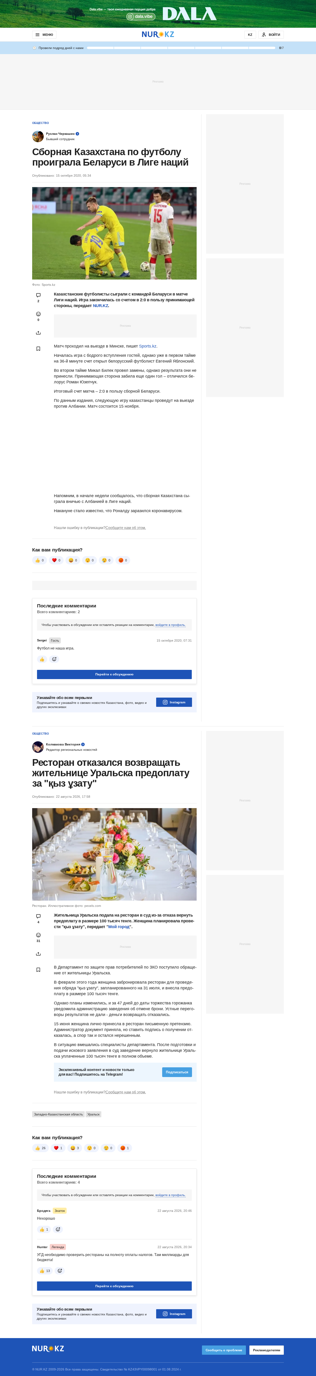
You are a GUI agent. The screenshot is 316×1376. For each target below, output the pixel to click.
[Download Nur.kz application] (158, 14)
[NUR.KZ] (158, 34)
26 (44, 1148)
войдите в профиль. (170, 625)
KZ (250, 35)
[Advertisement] (158, 81)
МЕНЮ (48, 35)
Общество (40, 123)
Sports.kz (147, 346)
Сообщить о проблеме (224, 1350)
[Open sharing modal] (38, 333)
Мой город (118, 926)
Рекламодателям (266, 1350)
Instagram (177, 702)
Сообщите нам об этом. (125, 528)
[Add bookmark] (38, 349)
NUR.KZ (100, 305)
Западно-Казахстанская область (58, 1114)
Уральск (93, 1114)
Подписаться (177, 1072)
